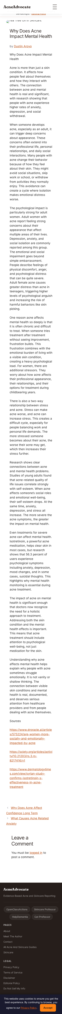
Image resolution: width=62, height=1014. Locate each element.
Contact (7, 941)
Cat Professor (42, 916)
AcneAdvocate (16, 6)
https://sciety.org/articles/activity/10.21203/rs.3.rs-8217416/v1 (31, 756)
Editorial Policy (39, 14)
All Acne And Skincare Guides (20, 947)
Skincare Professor (45, 909)
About (6, 931)
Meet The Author (12, 936)
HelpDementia (20, 916)
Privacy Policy (11, 967)
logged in (36, 852)
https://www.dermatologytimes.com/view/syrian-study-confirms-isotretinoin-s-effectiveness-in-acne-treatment (30, 778)
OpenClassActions (17, 909)
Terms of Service (12, 972)
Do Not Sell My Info (14, 988)
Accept (48, 1007)
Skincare (8, 952)
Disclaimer (9, 977)
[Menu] (55, 6)
